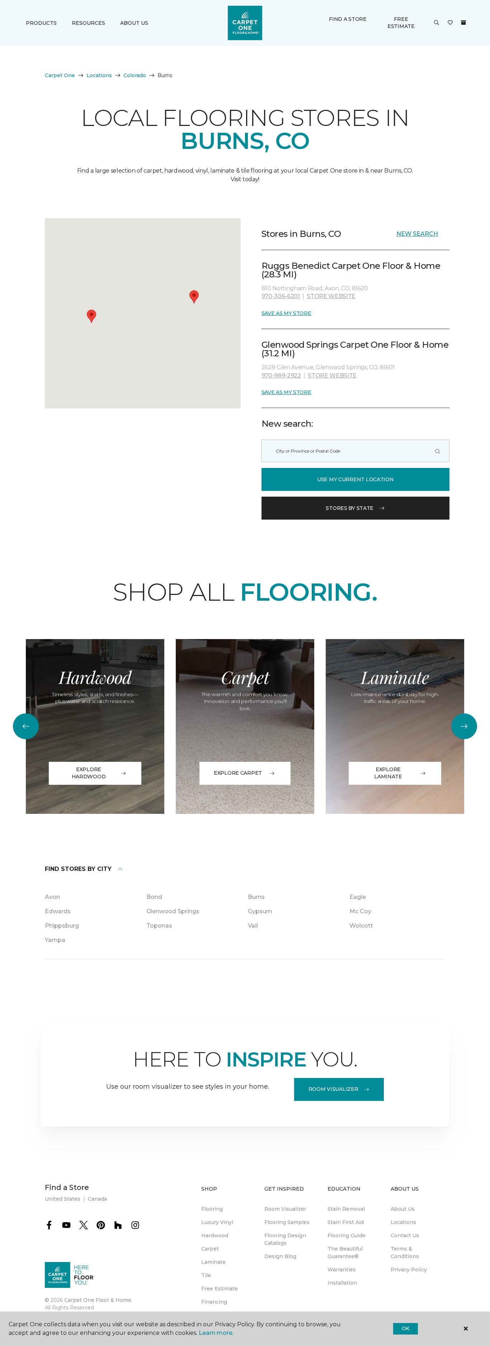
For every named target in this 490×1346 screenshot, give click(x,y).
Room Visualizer (333, 1089)
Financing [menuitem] (214, 1302)
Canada (97, 1199)
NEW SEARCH (417, 233)
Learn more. (216, 1332)
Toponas (159, 925)
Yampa (55, 940)
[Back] (26, 726)
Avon (52, 897)
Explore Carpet (238, 773)
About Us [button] (134, 23)
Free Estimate (401, 22)
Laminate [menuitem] (213, 1262)
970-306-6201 (281, 296)
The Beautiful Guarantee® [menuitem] (345, 1253)
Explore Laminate (388, 773)
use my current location (355, 479)
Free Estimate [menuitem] (219, 1288)
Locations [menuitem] (403, 1222)
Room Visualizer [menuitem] (285, 1209)
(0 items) (463, 22)
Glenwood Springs (172, 911)
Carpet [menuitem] (210, 1249)
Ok (405, 1328)
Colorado (134, 75)
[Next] (464, 726)
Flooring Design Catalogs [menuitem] (285, 1239)
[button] (436, 23)
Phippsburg (62, 925)
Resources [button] (88, 23)
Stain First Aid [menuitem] (346, 1222)
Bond (154, 897)
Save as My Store (286, 313)
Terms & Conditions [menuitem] (405, 1253)
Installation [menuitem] (342, 1283)
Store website (331, 296)
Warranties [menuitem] (342, 1269)
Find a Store (348, 19)
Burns (256, 897)
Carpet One (60, 75)
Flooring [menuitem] (212, 1209)
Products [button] (41, 23)
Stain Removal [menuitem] (346, 1209)
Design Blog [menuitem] (280, 1256)
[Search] (437, 451)
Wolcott (361, 925)
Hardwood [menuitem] (214, 1235)
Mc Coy (360, 911)
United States (62, 1199)
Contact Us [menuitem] (405, 1235)
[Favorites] (450, 23)
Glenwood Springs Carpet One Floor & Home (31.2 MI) (355, 348)
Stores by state (349, 508)
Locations (99, 75)
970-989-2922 (281, 375)
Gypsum (260, 911)
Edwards (58, 911)
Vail (253, 925)
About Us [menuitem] (403, 1209)
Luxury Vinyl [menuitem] (217, 1222)
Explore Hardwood (89, 773)
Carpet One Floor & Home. (98, 1300)
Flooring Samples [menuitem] (287, 1222)
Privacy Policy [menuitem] (409, 1269)
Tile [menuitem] (206, 1275)
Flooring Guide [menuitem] (347, 1235)
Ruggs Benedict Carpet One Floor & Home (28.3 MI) (351, 270)
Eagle (357, 897)
